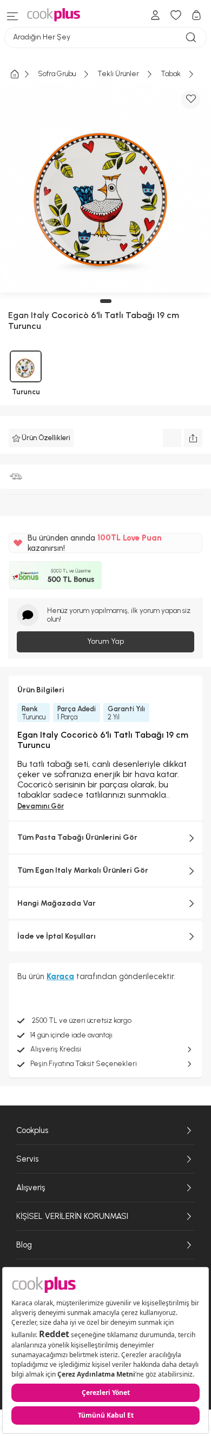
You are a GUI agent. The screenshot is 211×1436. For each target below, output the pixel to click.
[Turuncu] (26, 366)
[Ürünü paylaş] (193, 438)
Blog (24, 1245)
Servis (27, 1159)
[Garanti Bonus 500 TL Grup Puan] (55, 575)
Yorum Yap (105, 641)
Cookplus (32, 1130)
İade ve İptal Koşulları (56, 936)
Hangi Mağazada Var (56, 903)
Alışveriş (30, 1187)
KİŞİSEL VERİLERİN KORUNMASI (72, 1216)
